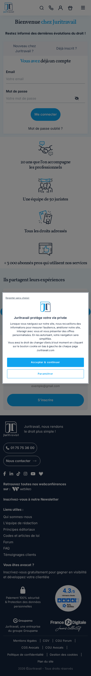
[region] (45, 338)
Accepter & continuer (45, 362)
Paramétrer (45, 373)
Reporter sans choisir (17, 297)
